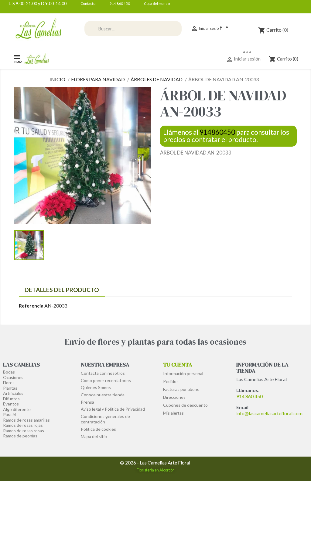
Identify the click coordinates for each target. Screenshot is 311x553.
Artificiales (13, 393)
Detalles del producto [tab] (62, 289)
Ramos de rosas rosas (23, 430)
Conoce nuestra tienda (103, 394)
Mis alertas (173, 413)
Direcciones (174, 397)
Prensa (87, 402)
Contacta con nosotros (103, 373)
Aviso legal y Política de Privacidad (113, 409)
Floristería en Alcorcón (156, 470)
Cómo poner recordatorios (106, 380)
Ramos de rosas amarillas (26, 420)
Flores (9, 382)
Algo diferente (17, 409)
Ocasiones (13, 377)
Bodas (9, 371)
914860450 (217, 132)
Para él (9, 414)
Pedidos (171, 381)
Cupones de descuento (185, 405)
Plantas (10, 388)
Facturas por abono (181, 389)
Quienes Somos (96, 387)
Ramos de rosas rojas (23, 425)
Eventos (11, 403)
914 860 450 (249, 396)
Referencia (31, 305)
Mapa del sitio (94, 436)
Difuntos (11, 398)
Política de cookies (98, 429)
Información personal (183, 373)
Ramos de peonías (20, 435)
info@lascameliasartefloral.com (269, 413)
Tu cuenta (177, 364)
